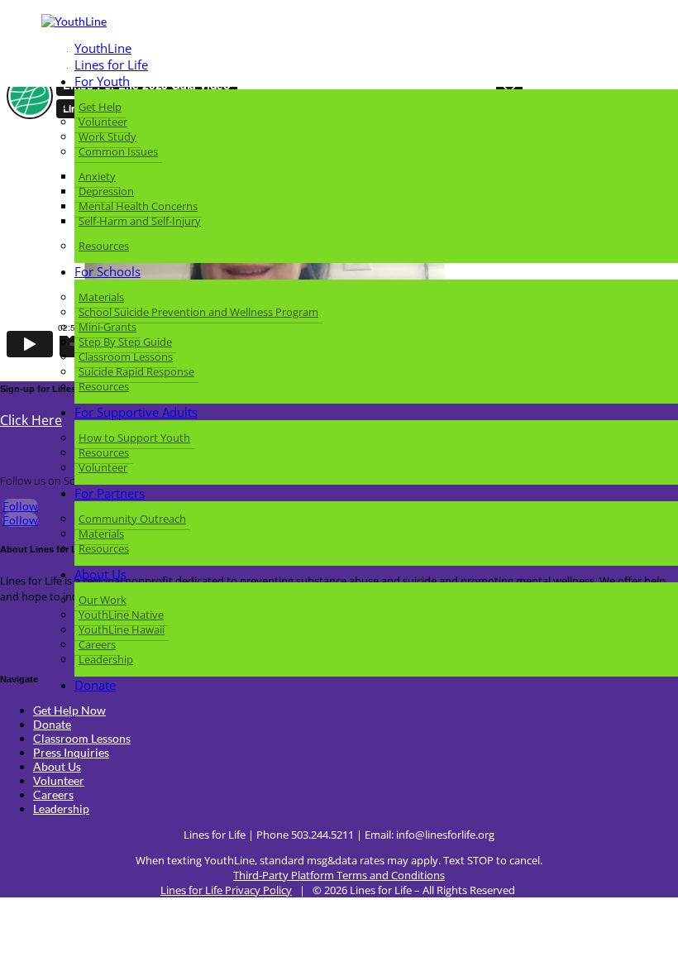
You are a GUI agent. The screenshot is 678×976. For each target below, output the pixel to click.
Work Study (107, 136)
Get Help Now (69, 710)
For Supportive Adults (136, 412)
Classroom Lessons (126, 356)
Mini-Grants (107, 326)
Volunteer (103, 121)
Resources (104, 245)
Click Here (31, 420)
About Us (100, 574)
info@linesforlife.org (445, 834)
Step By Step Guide (125, 341)
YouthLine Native (121, 614)
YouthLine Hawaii (122, 629)
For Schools (107, 271)
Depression (106, 191)
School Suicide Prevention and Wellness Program (198, 311)
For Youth (102, 81)
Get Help (100, 106)
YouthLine (102, 48)
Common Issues (118, 151)
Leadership (106, 659)
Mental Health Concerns (138, 206)
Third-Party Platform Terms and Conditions (339, 875)
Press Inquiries (71, 752)
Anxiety (97, 176)
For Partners (109, 493)
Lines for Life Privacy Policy (226, 890)
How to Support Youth (134, 437)
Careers (97, 644)
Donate (95, 685)
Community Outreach (132, 518)
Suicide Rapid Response (136, 371)
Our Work (103, 599)
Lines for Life (111, 64)
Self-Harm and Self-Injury (140, 220)
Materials (101, 296)
